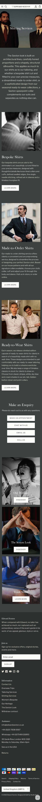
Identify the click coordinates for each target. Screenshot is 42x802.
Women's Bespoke (9, 700)
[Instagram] (14, 671)
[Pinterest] (18, 671)
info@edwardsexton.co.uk (13, 725)
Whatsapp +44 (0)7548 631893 (15, 734)
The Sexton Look (9, 707)
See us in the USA (9, 747)
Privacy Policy (6, 781)
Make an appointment (21, 418)
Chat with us (21, 425)
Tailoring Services (9, 692)
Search (4, 778)
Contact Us (6, 684)
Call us (21, 440)
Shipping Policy (13, 778)
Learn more (10, 188)
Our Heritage (7, 704)
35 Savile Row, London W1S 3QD (16, 739)
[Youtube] (10, 671)
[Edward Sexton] (21, 6)
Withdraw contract (10, 711)
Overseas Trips (8, 688)
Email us (21, 433)
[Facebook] (6, 671)
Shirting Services (9, 696)
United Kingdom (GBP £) (14, 789)
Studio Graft (34, 795)
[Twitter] (3, 671)
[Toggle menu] (2, 6)
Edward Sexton (12, 795)
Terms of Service (33, 778)
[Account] (35, 6)
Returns (5, 753)
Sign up (8, 664)
